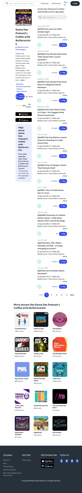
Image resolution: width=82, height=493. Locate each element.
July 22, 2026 (42, 162)
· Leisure (19, 89)
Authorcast (56, 3)
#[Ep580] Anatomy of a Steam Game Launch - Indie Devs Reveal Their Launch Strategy (51, 218)
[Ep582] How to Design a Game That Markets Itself (52, 166)
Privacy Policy (8, 466)
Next (72, 295)
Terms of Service (9, 470)
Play (64, 45)
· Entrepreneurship (23, 86)
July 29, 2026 (42, 134)
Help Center (26, 460)
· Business (20, 84)
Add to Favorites (21, 96)
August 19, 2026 (43, 51)
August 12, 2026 (43, 79)
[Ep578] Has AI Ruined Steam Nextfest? (51, 272)
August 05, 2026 (43, 107)
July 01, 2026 (42, 240)
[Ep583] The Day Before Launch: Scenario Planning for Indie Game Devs (52, 140)
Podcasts (45, 3)
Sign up (65, 3)
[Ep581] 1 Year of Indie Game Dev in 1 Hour (51, 191)
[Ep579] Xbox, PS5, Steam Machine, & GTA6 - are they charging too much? (50, 246)
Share (30, 96)
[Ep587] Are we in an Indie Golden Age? (50, 30)
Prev (41, 295)
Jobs (4, 463)
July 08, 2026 (42, 212)
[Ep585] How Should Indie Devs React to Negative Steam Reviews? (52, 85)
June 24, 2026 (43, 268)
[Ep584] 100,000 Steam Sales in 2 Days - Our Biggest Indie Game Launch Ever (51, 112)
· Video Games (21, 91)
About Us (6, 460)
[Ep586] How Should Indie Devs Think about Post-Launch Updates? (52, 57)
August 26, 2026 (43, 26)
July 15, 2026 (42, 187)
